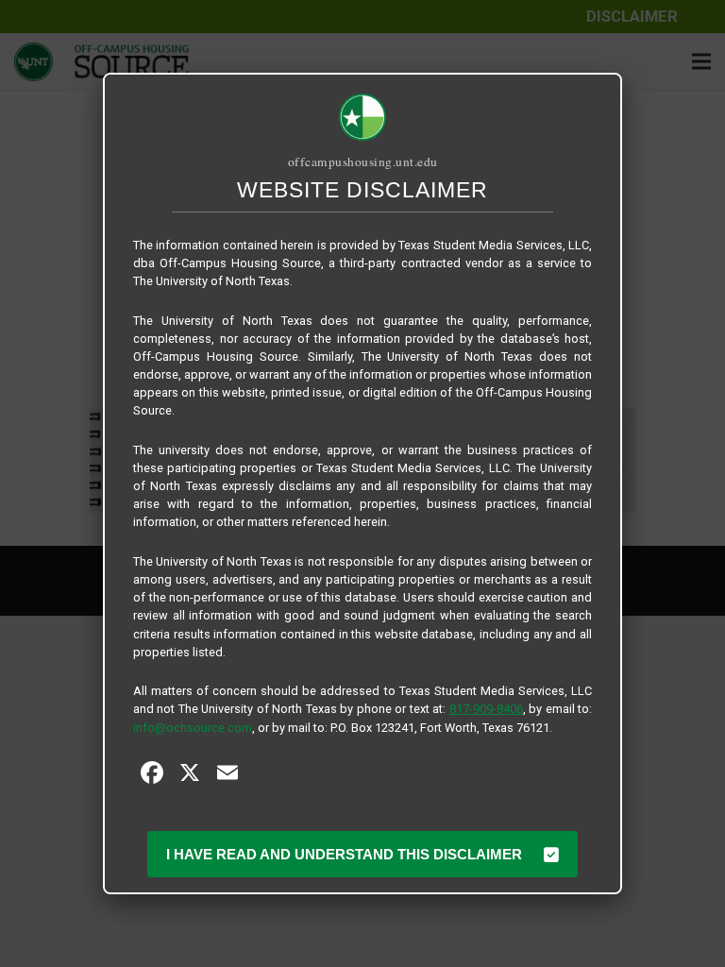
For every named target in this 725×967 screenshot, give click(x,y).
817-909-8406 (486, 709)
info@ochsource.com (192, 728)
